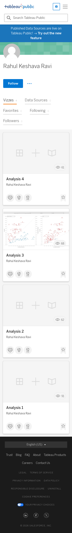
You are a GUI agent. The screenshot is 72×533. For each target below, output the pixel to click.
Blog (19, 455)
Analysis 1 (14, 408)
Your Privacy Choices (40, 504)
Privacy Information (27, 480)
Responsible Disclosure (28, 488)
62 (62, 319)
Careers (27, 463)
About (37, 455)
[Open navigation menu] (65, 6)
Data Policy (52, 480)
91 (62, 396)
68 (62, 243)
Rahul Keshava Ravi (18, 184)
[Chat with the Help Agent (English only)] (56, 6)
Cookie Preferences (36, 496)
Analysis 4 (15, 179)
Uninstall (54, 488)
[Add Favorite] (63, 198)
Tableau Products (55, 455)
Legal (23, 472)
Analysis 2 (15, 331)
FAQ (27, 455)
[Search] (8, 17)
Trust (9, 455)
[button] (25, 515)
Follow (13, 83)
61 (62, 167)
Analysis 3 (15, 255)
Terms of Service (41, 472)
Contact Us (43, 463)
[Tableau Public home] (19, 6)
